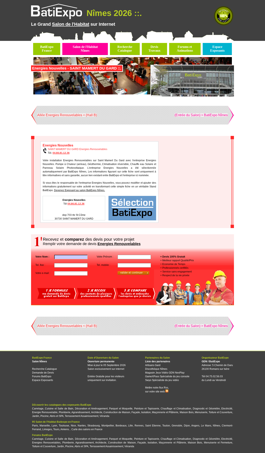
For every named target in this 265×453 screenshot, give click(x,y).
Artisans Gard (152, 365)
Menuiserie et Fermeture (218, 442)
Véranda (104, 416)
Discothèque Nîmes (156, 369)
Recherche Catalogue (44, 369)
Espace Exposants (42, 380)
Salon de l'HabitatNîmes (85, 48)
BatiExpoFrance (46, 48)
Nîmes (216, 425)
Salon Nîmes (39, 361)
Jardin (35, 416)
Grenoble (177, 425)
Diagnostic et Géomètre (206, 408)
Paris (35, 425)
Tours (56, 429)
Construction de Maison (117, 412)
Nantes (82, 425)
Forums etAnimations (185, 48)
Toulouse (64, 425)
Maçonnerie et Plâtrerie (165, 412)
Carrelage (37, 408)
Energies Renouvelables (46, 442)
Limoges (47, 429)
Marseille (45, 425)
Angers (195, 425)
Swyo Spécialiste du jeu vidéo (162, 380)
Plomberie (64, 412)
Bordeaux (121, 425)
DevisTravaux (154, 48)
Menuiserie (201, 412)
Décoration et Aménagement (91, 408)
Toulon (166, 425)
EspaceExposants (217, 48)
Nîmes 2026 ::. (113, 13)
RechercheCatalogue (124, 48)
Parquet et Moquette (120, 408)
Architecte (96, 412)
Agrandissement (80, 412)
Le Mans (206, 425)
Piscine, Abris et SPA (52, 416)
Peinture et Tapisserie (146, 408)
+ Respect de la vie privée (174, 275)
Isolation (146, 412)
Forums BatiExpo (41, 376)
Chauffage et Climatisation (176, 408)
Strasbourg (93, 425)
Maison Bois (187, 412)
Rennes (139, 425)
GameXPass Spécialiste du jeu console (167, 376)
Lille (130, 425)
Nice (73, 425)
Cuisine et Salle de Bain (59, 408)
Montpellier (107, 425)
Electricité (226, 408)
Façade (135, 412)
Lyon (54, 425)
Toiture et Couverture (220, 412)
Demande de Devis (43, 372)
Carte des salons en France (86, 429)
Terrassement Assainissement (81, 416)
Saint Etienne (153, 425)
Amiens (64, 429)
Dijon (187, 425)
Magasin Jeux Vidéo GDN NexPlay (164, 372)
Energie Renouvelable (45, 412)
